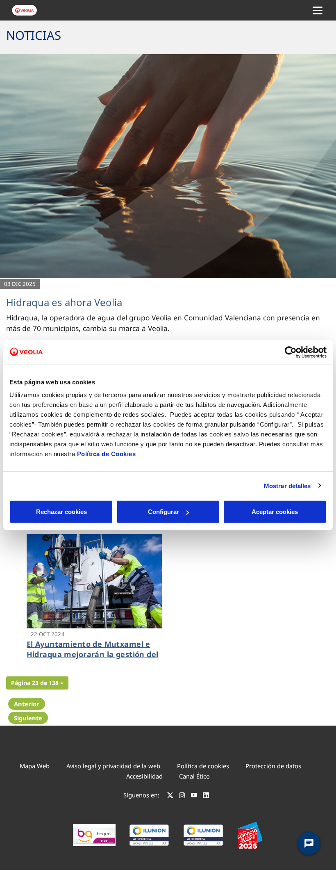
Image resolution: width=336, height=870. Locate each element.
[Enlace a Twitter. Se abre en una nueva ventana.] (170, 796)
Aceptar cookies (275, 511)
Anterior (26, 704)
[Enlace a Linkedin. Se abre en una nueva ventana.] (206, 796)
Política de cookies (203, 766)
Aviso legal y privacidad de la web (113, 766)
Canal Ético (194, 776)
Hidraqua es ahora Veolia (64, 302)
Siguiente (28, 718)
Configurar (163, 511)
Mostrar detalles (287, 485)
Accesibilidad (144, 776)
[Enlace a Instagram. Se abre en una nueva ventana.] (182, 796)
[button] (37, 683)
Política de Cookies (106, 453)
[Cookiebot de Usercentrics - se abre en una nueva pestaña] (291, 352)
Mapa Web (35, 766)
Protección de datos (273, 766)
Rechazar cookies (61, 511)
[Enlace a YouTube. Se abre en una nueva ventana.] (194, 796)
